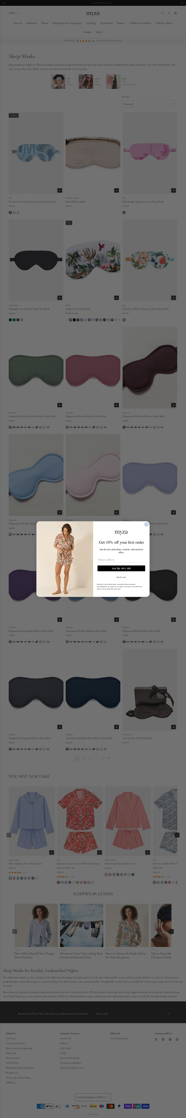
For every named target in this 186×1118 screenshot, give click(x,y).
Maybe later (121, 577)
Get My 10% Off (121, 568)
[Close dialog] (146, 524)
